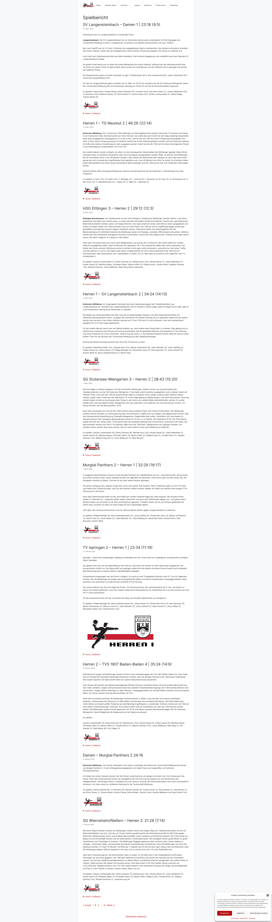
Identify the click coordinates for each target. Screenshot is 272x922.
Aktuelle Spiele (110, 5)
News (98, 5)
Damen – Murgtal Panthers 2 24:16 (113, 755)
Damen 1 (88, 113)
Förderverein (161, 5)
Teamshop (174, 5)
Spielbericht (96, 113)
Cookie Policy (235, 918)
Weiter (111, 905)
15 (104, 905)
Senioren (124, 5)
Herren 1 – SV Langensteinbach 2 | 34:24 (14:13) (125, 294)
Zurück (87, 905)
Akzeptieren (224, 913)
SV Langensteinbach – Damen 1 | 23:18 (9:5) (121, 24)
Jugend (137, 5)
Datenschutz (244, 918)
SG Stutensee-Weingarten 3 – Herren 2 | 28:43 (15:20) (130, 379)
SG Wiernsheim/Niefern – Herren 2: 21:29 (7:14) (124, 820)
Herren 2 (88, 284)
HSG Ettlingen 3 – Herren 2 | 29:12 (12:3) (118, 208)
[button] (268, 895)
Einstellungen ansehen (259, 913)
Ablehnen (240, 913)
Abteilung (148, 5)
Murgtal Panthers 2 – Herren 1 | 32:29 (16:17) (122, 465)
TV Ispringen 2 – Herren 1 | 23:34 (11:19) (118, 547)
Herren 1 (88, 198)
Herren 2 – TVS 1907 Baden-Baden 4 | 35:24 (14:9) (127, 664)
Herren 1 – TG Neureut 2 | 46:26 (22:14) (117, 123)
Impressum (252, 918)
